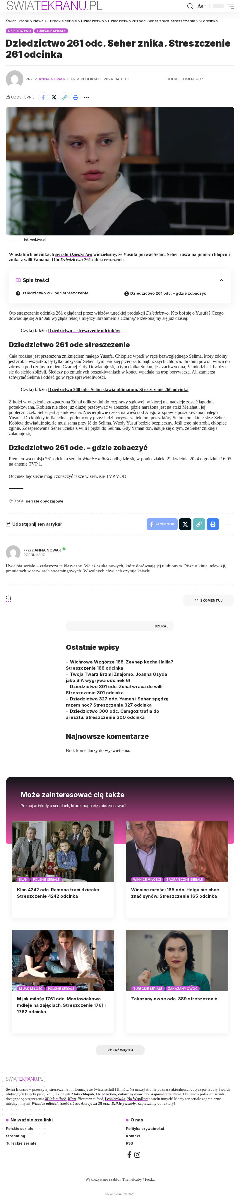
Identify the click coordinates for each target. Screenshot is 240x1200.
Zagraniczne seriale (184, 879)
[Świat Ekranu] (61, 6)
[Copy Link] (65, 97)
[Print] (75, 97)
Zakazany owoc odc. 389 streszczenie (174, 999)
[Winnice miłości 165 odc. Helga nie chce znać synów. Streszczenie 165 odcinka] (177, 851)
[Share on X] (54, 97)
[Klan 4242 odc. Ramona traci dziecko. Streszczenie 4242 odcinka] (63, 851)
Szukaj (161, 626)
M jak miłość (30, 989)
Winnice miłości (147, 879)
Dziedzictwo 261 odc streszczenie (54, 293)
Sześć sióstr (69, 1103)
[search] (190, 6)
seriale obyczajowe (44, 501)
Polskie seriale (46, 879)
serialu (73, 254)
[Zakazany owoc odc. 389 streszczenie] (177, 960)
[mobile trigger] (229, 6)
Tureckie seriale (51, 31)
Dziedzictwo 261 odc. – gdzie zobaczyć (168, 293)
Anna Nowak (52, 79)
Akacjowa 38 (91, 1103)
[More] (86, 97)
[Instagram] (137, 1154)
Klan (23, 879)
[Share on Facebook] (43, 97)
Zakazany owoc (183, 989)
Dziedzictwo (19, 31)
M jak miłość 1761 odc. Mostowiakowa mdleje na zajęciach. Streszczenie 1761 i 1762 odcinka (61, 1005)
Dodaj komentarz (185, 79)
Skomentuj (211, 600)
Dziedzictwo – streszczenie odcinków (84, 330)
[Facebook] (129, 1154)
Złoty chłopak (82, 1094)
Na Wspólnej (137, 1099)
